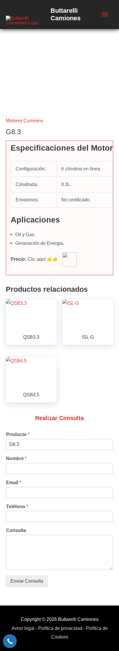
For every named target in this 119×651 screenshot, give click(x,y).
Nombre (16, 458)
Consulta (16, 530)
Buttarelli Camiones (66, 14)
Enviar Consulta (26, 580)
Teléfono (17, 506)
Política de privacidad (60, 628)
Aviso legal (23, 628)
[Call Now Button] (10, 641)
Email (13, 482)
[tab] (62, 148)
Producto (17, 434)
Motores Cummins (24, 120)
